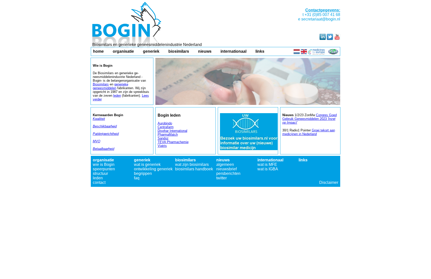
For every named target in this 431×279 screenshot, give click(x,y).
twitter (221, 178)
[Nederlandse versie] (297, 53)
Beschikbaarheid (105, 126)
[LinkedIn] (323, 38)
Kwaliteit (99, 119)
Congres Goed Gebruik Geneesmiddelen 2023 (309, 118)
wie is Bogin (103, 164)
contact (99, 182)
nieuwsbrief (226, 169)
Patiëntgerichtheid (106, 134)
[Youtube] (337, 38)
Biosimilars (101, 84)
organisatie (123, 51)
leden (98, 178)
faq (136, 178)
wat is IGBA (267, 169)
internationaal (233, 51)
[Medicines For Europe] (316, 53)
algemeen (225, 164)
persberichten (228, 173)
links (259, 51)
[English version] (304, 53)
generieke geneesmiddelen (110, 86)
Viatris (162, 146)
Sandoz (163, 138)
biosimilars (178, 51)
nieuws (205, 51)
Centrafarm (166, 127)
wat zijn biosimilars (192, 164)
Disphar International (172, 131)
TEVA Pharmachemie (173, 142)
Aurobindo (165, 123)
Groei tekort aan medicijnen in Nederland (308, 132)
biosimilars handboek (194, 169)
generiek (151, 51)
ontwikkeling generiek (153, 169)
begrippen (143, 173)
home (98, 51)
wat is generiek (147, 164)
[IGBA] (333, 53)
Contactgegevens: (322, 10)
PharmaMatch (168, 134)
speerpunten (104, 169)
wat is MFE (267, 164)
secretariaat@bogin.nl (320, 19)
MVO (96, 141)
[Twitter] (330, 38)
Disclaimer (328, 182)
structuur (100, 173)
